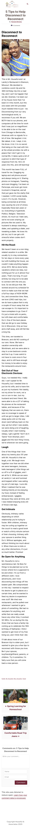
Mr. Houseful (9, 678)
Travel (24, 678)
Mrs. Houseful (18, 678)
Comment (20, 782)
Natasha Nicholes (16, 22)
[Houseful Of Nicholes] (12, 4)
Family (3, 678)
